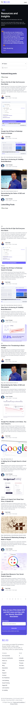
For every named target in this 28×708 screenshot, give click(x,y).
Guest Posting (6, 683)
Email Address (5, 620)
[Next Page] (25, 599)
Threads (21, 663)
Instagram (21, 668)
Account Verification (7, 658)
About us (4, 660)
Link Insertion (5, 687)
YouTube (21, 665)
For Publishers (6, 677)
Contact (4, 675)
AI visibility (5, 690)
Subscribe (14, 628)
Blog (3, 665)
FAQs (3, 670)
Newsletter (5, 668)
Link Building (5, 680)
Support (4, 672)
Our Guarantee (6, 655)
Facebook (21, 660)
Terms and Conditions (19, 702)
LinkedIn (21, 658)
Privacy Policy (14, 704)
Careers (4, 663)
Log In (25, 2)
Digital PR (4, 685)
